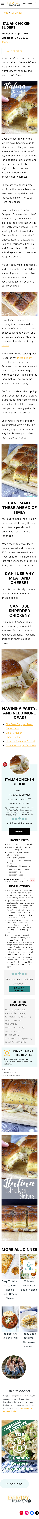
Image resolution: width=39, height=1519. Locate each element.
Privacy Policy (14, 1483)
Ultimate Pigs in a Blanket (20, 741)
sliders (5, 345)
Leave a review (19, 989)
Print (19, 831)
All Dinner (16, 12)
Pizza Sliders (24, 357)
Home (5, 12)
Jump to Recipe (14, 51)
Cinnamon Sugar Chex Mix (21, 745)
